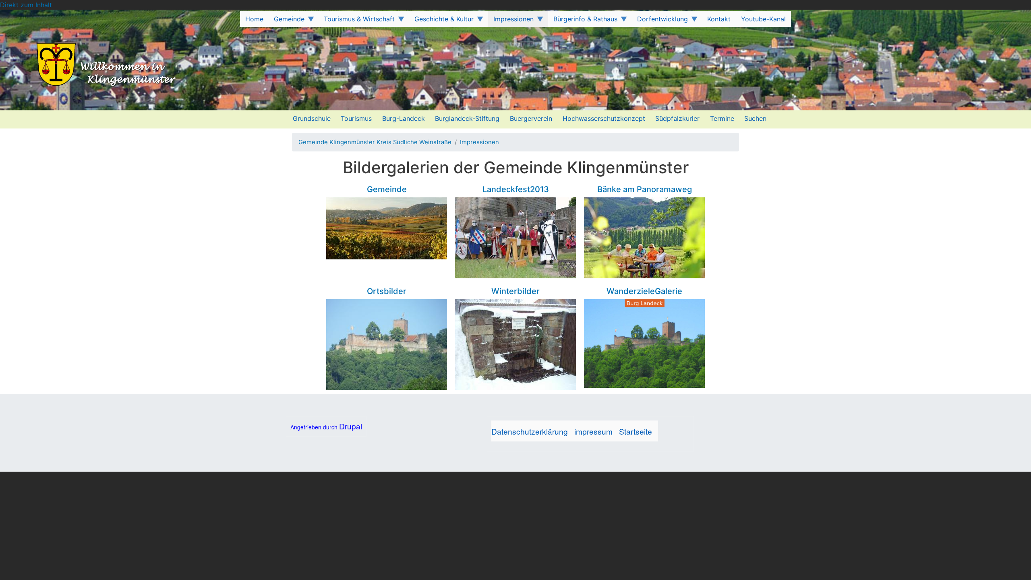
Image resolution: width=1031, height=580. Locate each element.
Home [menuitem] (254, 19)
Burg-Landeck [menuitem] (403, 118)
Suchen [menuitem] (755, 118)
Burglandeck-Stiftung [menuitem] (467, 118)
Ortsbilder (386, 291)
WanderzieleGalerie (644, 291)
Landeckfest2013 (515, 189)
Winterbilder (515, 291)
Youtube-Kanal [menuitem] (763, 19)
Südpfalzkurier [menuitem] (677, 118)
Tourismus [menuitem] (356, 118)
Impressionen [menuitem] (511, 21)
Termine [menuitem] (722, 118)
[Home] (92, 65)
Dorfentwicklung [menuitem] (660, 21)
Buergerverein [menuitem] (531, 118)
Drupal (350, 425)
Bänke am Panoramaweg (644, 189)
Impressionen (479, 142)
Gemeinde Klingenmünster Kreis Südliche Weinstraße (374, 142)
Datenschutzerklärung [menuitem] (529, 431)
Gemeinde (387, 189)
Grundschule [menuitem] (312, 118)
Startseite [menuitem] (635, 431)
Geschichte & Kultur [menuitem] (441, 21)
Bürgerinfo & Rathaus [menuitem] (582, 21)
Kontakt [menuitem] (719, 19)
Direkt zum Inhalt (26, 5)
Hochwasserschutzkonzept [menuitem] (604, 118)
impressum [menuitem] (593, 431)
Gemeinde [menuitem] (286, 21)
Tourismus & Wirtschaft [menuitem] (357, 21)
